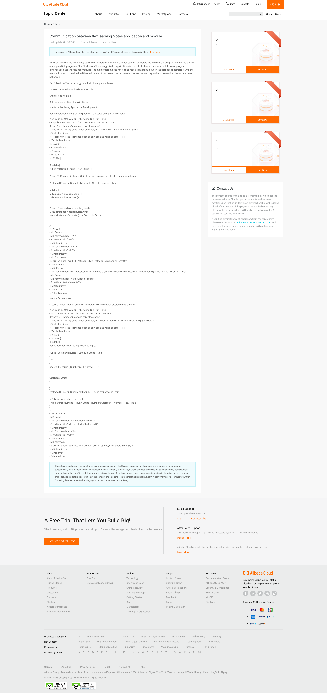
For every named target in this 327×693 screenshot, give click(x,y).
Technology (132, 578)
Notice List (124, 667)
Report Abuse (173, 592)
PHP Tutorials (209, 647)
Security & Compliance (217, 587)
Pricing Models (54, 583)
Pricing (146, 14)
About (98, 14)
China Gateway (134, 587)
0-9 (199, 652)
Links (142, 667)
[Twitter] (260, 593)
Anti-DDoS (128, 636)
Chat (179, 518)
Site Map (210, 602)
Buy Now (262, 69)
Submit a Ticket (174, 583)
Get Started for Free (62, 541)
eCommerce (178, 636)
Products (113, 14)
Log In (258, 4)
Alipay (224, 672)
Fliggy (152, 672)
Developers (148, 647)
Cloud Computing (108, 647)
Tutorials (189, 647)
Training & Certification (138, 611)
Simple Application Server (100, 583)
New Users (214, 641)
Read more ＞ (155, 52)
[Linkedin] (253, 593)
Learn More (228, 69)
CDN (113, 636)
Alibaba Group (51, 672)
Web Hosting (198, 636)
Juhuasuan (97, 672)
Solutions (130, 14)
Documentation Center (218, 578)
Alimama (142, 672)
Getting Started (134, 597)
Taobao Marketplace (71, 672)
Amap (180, 672)
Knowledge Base (135, 583)
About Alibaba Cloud (57, 578)
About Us (66, 667)
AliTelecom (170, 672)
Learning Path (193, 641)
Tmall (86, 672)
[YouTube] (267, 593)
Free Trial (91, 578)
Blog (128, 602)
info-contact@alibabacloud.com (254, 222)
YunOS (160, 672)
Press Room (212, 592)
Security (217, 636)
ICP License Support (137, 592)
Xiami (206, 672)
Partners (183, 14)
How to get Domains (136, 641)
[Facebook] (245, 593)
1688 (134, 672)
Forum (169, 602)
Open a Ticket (184, 537)
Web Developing (169, 647)
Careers (48, 667)
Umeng (198, 672)
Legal (107, 667)
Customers (52, 592)
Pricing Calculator (175, 606)
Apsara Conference (57, 606)
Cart (232, 4)
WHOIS (209, 597)
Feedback (171, 597)
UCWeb (189, 672)
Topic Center (84, 647)
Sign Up (275, 4)
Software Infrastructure (166, 641)
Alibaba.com (123, 672)
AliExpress (109, 672)
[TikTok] (274, 593)
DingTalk (214, 672)
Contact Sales (273, 14)
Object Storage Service (153, 636)
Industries (129, 647)
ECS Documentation (107, 641)
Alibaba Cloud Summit (58, 611)
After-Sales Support (176, 587)
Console (244, 4)
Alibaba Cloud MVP (216, 583)
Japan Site (84, 641)
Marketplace (164, 14)
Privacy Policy (87, 667)
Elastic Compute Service (91, 636)
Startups (51, 602)
